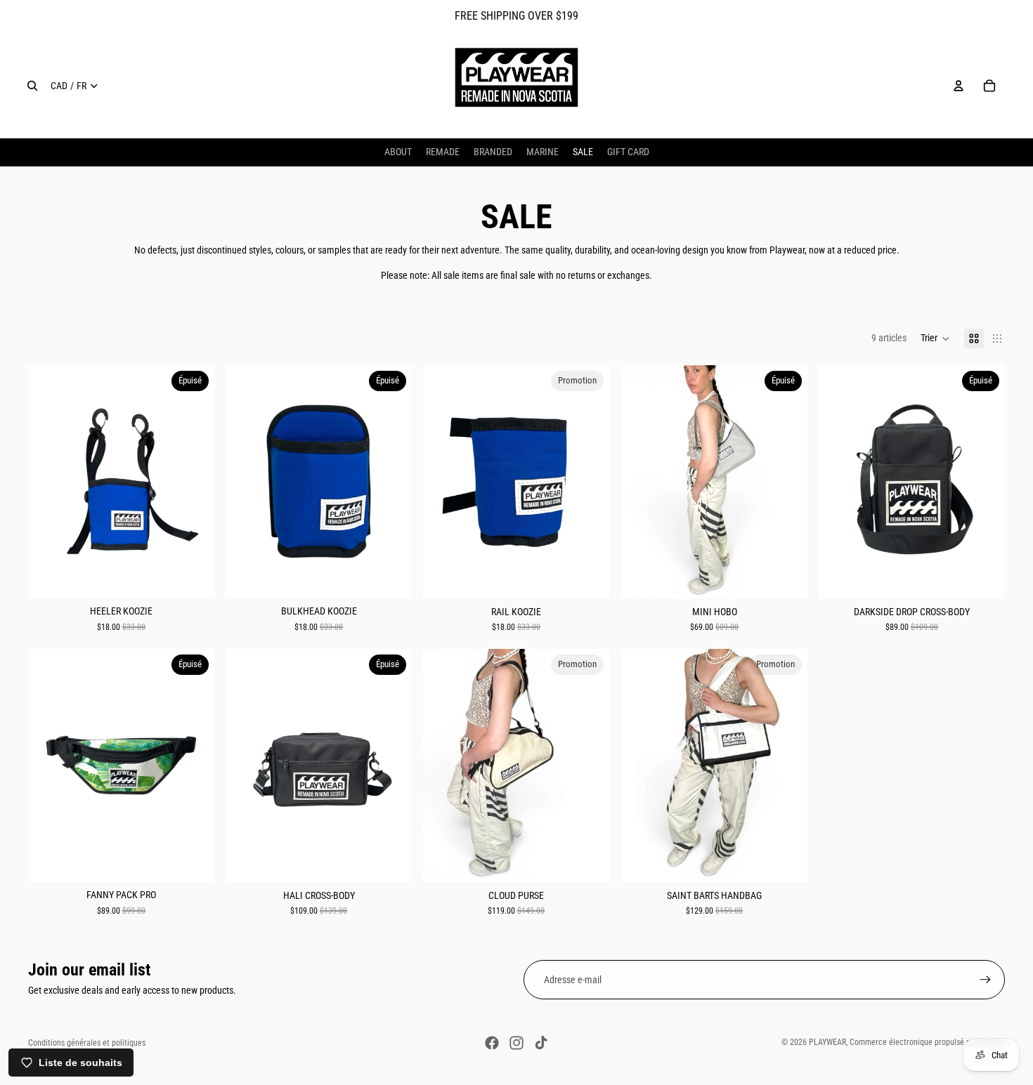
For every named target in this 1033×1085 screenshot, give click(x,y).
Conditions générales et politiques (86, 1043)
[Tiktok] (541, 1042)
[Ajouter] (588, 575)
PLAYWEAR (827, 1042)
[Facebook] (491, 1042)
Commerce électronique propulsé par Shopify (927, 1042)
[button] (935, 338)
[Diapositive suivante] (786, 481)
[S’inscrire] (985, 979)
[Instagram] (516, 1042)
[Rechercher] (32, 85)
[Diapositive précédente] (642, 481)
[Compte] (958, 85)
